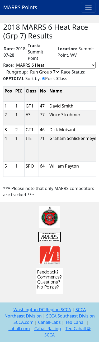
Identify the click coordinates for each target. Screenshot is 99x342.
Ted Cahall (75, 322)
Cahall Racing (47, 328)
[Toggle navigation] (88, 7)
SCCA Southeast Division (70, 316)
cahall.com (19, 328)
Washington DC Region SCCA (42, 309)
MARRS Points (20, 7)
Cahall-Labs (49, 322)
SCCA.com (23, 322)
